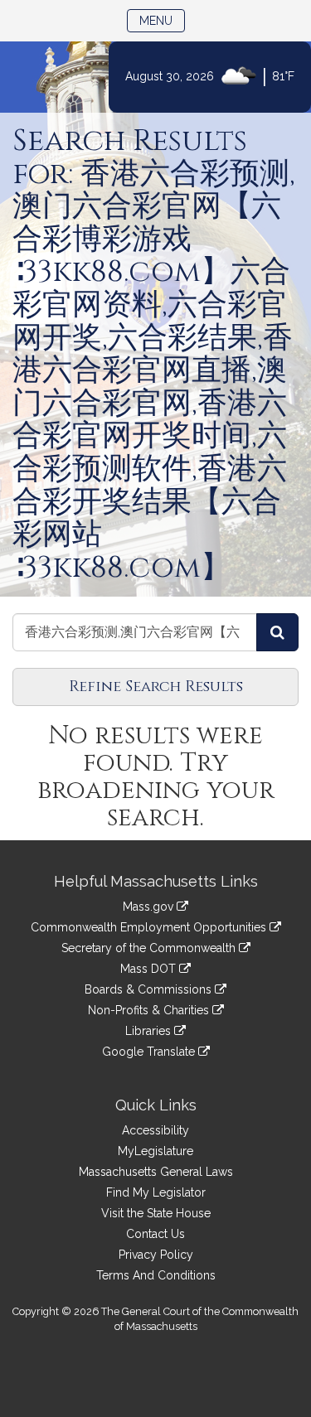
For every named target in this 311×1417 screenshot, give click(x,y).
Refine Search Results (156, 686)
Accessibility (155, 1130)
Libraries (149, 1030)
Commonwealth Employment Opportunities (150, 927)
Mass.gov (150, 906)
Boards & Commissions (150, 989)
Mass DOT (149, 968)
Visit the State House (156, 1213)
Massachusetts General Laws (156, 1171)
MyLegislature (155, 1151)
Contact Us (155, 1233)
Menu (162, 20)
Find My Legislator (156, 1192)
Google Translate (150, 1051)
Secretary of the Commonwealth (150, 948)
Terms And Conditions (156, 1275)
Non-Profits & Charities (150, 1010)
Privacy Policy (156, 1254)
